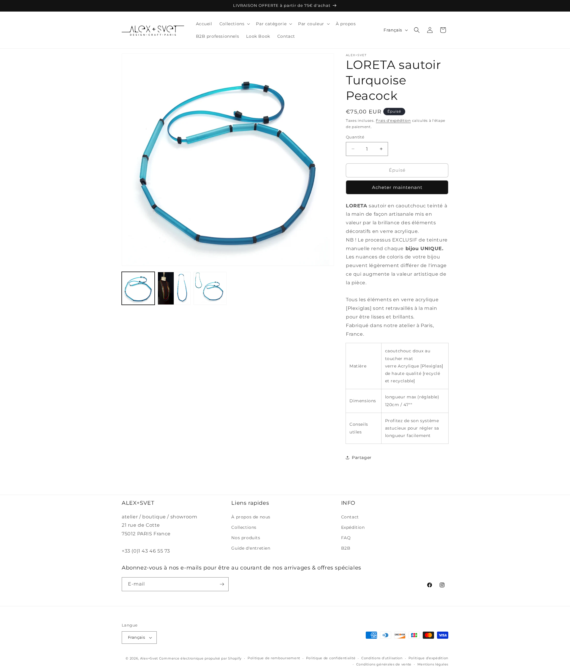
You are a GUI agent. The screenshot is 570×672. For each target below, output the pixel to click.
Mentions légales (432, 664)
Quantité (355, 137)
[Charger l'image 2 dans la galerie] (174, 288)
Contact (350, 517)
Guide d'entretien (250, 548)
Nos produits (245, 537)
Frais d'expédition (393, 120)
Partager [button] (362, 457)
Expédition (353, 527)
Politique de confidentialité (331, 658)
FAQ (346, 537)
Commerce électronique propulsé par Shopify (200, 658)
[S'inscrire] (221, 584)
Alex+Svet (149, 658)
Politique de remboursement (274, 658)
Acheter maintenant (397, 187)
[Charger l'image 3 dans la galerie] (210, 288)
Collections (243, 527)
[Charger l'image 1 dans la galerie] (138, 288)
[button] (234, 24)
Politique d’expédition (428, 658)
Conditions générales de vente (383, 664)
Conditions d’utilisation (382, 658)
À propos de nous (250, 517)
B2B (346, 548)
